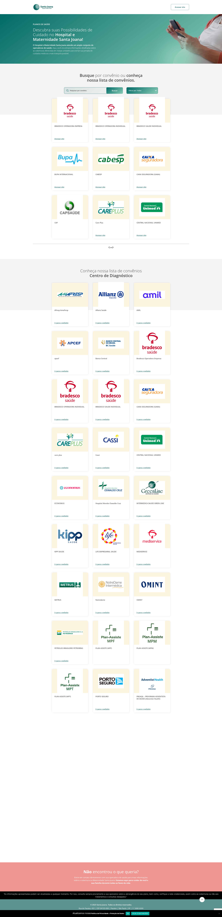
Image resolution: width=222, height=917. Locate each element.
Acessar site (180, 7)
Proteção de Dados (117, 913)
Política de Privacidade (99, 913)
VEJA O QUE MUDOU (140, 913)
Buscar (114, 90)
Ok (128, 913)
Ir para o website (61, 323)
